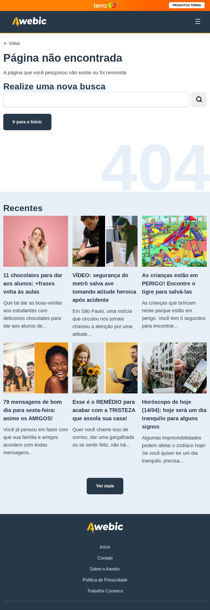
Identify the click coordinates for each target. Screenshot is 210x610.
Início (105, 547)
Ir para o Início (27, 122)
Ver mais (105, 486)
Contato (105, 558)
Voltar (14, 43)
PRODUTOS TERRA (187, 5)
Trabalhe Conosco (105, 591)
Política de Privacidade (105, 580)
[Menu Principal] (197, 22)
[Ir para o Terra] (105, 5)
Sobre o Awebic (105, 569)
